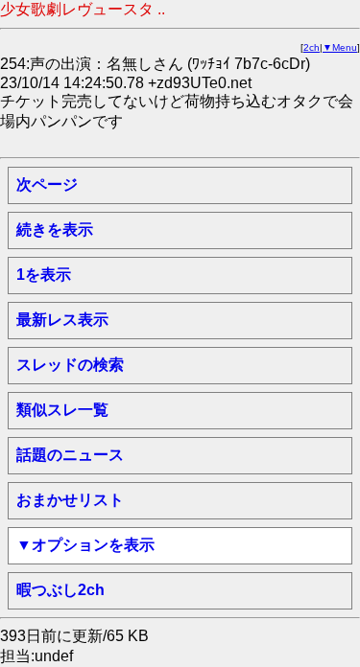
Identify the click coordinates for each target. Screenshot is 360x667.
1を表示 (43, 274)
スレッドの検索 (70, 364)
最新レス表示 (62, 319)
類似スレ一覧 (62, 410)
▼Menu (340, 47)
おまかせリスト (70, 500)
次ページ (47, 184)
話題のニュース (70, 455)
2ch (311, 47)
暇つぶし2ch (60, 590)
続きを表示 (54, 229)
